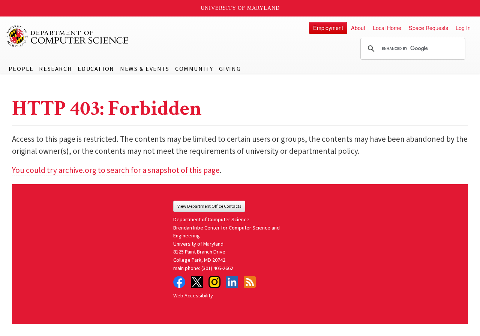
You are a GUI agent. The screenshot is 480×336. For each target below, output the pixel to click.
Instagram (214, 282)
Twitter (197, 282)
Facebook (179, 282)
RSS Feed (250, 282)
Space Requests (428, 28)
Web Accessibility (193, 295)
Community (194, 68)
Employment (328, 28)
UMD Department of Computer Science (67, 36)
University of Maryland (240, 8)
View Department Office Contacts (209, 206)
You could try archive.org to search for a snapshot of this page (116, 170)
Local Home (387, 28)
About (358, 28)
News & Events (145, 68)
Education (96, 68)
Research (55, 68)
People (21, 68)
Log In (463, 28)
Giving (230, 68)
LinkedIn (232, 282)
